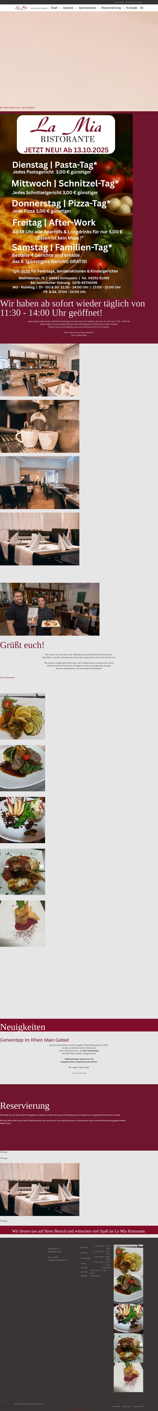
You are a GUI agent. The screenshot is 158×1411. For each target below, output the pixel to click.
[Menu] (141, 7)
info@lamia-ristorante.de (133, 2)
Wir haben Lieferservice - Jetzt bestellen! (17, 107)
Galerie (68, 8)
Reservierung (111, 8)
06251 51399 (119, 2)
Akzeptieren (7, 1406)
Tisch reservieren (7, 677)
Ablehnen (19, 1406)
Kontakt (131, 8)
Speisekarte (87, 8)
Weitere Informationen (79, 1409)
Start (54, 8)
